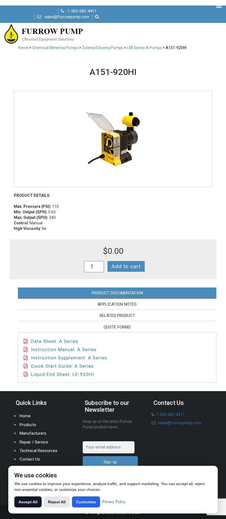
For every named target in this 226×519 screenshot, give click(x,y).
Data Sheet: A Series (54, 341)
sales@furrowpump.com (66, 16)
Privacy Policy (113, 502)
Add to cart (126, 266)
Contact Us (30, 459)
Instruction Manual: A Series (63, 349)
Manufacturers (33, 433)
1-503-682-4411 (81, 11)
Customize (86, 502)
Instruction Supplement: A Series (69, 358)
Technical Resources (38, 450)
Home (23, 47)
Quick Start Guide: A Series (62, 366)
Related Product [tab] (117, 315)
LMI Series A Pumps (144, 47)
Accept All (27, 502)
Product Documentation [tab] (117, 293)
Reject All (57, 502)
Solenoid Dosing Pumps (102, 47)
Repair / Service (34, 442)
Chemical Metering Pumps (55, 47)
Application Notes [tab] (117, 304)
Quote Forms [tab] (117, 327)
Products (28, 424)
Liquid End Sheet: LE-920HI (62, 374)
